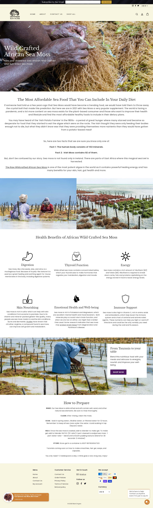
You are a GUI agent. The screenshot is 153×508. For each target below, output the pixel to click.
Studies (29, 321)
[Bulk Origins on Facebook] (81, 483)
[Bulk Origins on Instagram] (77, 483)
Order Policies (60, 477)
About (43, 14)
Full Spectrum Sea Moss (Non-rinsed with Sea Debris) (27, 495)
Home (32, 14)
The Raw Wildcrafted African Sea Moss (26, 167)
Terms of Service (61, 484)
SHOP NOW (118, 372)
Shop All (71, 14)
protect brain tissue (68, 325)
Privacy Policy (60, 481)
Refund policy (60, 487)
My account (37, 484)
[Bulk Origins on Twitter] (85, 483)
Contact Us (56, 14)
